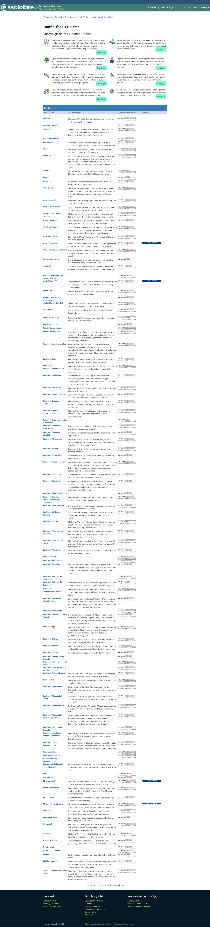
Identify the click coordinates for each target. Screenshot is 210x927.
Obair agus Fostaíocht (51, 904)
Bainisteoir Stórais (50, 646)
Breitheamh (47, 824)
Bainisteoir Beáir (49, 359)
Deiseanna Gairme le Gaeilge (138, 906)
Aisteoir (46, 171)
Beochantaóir (48, 777)
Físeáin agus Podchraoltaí (95, 909)
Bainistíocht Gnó (49, 752)
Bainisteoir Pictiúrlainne (52, 560)
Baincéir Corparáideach (52, 328)
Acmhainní (89, 915)
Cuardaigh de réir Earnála (79, 17)
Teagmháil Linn (129, 924)
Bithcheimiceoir (49, 781)
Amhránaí (47, 266)
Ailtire (45, 149)
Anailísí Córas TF (50, 281)
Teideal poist (48, 113)
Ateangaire (47, 310)
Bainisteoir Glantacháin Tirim (55, 493)
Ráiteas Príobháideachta (114, 924)
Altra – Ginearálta (50, 243)
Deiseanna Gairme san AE (137, 904)
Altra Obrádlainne (50, 220)
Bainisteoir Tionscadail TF (53, 706)
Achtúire (46, 129)
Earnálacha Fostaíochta (94, 901)
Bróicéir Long (48, 847)
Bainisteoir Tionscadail (52, 687)
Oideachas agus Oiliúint (52, 906)
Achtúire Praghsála (51, 138)
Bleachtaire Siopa (50, 817)
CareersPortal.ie (58, 9)
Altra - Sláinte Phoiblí (51, 207)
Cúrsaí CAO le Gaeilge (135, 901)
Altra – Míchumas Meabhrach (55, 250)
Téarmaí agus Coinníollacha (95, 924)
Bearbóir (46, 774)
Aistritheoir (47, 181)
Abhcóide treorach (50, 125)
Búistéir (46, 854)
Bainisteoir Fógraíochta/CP (54, 462)
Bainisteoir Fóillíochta (52, 474)
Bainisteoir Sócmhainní (52, 611)
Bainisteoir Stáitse (50, 639)
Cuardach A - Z (61, 17)
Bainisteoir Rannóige (51, 564)
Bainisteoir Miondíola (51, 550)
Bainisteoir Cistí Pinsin (52, 388)
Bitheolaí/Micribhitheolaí (53, 804)
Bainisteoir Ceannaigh (52, 375)
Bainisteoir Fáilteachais (52, 439)
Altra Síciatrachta (50, 227)
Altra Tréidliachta (50, 236)
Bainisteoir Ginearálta (52, 481)
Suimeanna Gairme (92, 906)
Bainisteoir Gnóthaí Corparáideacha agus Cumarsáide (51, 500)
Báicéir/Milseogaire (51, 318)
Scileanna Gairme (92, 912)
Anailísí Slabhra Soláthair (53, 303)
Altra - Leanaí (48, 188)
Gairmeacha (48, 17)
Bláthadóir (47, 811)
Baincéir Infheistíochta (52, 332)
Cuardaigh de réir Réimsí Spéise (102, 17)
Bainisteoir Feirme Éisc (52, 455)
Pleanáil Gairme (49, 901)
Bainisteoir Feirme (50, 449)
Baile (3, 2)
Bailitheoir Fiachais (50, 324)
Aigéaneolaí (47, 142)
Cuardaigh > (101, 52)
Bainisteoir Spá (49, 627)
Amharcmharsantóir (51, 259)
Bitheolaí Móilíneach (51, 788)
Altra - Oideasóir (49, 200)
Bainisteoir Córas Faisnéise (54, 394)
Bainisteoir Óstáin (50, 557)
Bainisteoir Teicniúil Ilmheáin (54, 673)
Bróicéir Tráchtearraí (51, 851)
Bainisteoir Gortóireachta (53, 505)
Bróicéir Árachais (50, 840)
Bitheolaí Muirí (48, 797)
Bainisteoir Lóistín (50, 522)
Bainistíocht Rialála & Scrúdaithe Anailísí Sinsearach (51, 758)
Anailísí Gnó (47, 291)
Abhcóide (46, 119)
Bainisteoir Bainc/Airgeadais (54, 344)
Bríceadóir (47, 834)
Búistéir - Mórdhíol (50, 861)
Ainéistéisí (47, 156)
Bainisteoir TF (48, 680)
